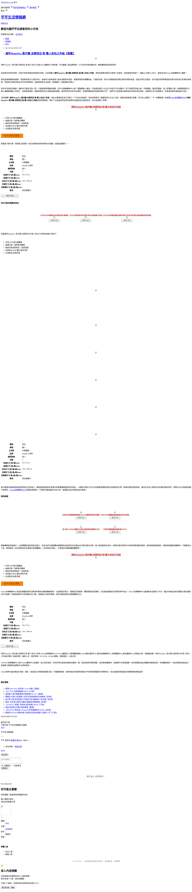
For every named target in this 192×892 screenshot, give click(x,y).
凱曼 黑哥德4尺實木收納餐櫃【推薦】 (20, 707)
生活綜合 (19, 34)
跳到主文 (4, 23)
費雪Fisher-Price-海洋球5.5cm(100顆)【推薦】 (22, 689)
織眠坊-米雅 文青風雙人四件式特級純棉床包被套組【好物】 (29, 697)
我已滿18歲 (5, 887)
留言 (18, 740)
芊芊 (2, 728)
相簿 (7, 39)
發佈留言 (5, 768)
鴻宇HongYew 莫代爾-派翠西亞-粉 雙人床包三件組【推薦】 (40, 53)
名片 (7, 44)
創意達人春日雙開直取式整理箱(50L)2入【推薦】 (24, 694)
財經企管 (18, 746)
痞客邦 (13, 740)
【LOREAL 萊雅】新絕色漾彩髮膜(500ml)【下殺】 (25, 705)
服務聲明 (117, 861)
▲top (3, 750)
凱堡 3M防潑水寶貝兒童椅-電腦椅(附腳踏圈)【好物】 (26, 702)
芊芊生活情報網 (13, 17)
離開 (12, 887)
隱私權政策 (108, 861)
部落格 (8, 41)
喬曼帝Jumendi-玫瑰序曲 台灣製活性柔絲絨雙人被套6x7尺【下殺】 (31, 713)
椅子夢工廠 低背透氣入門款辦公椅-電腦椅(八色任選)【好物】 (29, 699)
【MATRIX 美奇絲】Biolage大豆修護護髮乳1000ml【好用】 (28, 710)
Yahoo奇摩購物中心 (177, 98)
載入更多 (5, 755)
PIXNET (79, 861)
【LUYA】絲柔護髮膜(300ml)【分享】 (20, 691)
